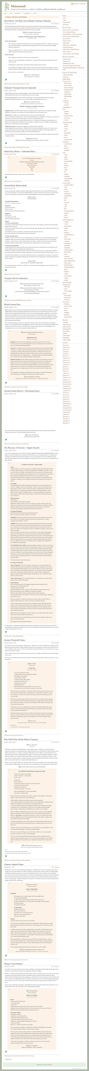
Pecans (65, 137)
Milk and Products (67, 284)
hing (18, 942)
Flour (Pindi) (65, 142)
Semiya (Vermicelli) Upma (14, 640)
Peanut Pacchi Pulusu (32, 165)
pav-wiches (31, 838)
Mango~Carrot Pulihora (13, 963)
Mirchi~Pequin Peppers (69, 267)
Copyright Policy (26, 13)
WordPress (50, 1064)
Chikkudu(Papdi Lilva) (21, 83)
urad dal (19, 785)
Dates (65, 131)
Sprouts (64, 293)
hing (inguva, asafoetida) (25, 788)
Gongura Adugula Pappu (13, 864)
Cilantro (66, 189)
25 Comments (56, 393)
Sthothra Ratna (66, 337)
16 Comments (56, 154)
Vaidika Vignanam (67, 339)
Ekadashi (35, 657)
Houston (66, 308)
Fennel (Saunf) (67, 193)
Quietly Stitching (66, 335)
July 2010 (65, 392)
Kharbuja (66, 165)
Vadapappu (22, 514)
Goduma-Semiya (19, 735)
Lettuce (65, 204)
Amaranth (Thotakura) (69, 185)
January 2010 (66, 405)
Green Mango (31, 1055)
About (11, 13)
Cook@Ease (65, 322)
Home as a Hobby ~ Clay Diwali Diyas (71, 53)
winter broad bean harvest (27, 26)
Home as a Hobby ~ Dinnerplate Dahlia (71, 36)
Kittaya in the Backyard (68, 47)
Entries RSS (75, 3)
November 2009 (66, 410)
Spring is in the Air (67, 51)
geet (64, 65)
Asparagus (66, 221)
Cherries (66, 159)
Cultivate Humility (67, 324)
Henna (65, 198)
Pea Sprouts (66, 299)
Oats (65, 98)
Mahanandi (18, 6)
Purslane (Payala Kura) (69, 211)
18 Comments (56, 90)
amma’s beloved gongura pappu (47, 870)
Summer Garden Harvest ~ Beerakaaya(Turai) (22, 390)
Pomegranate (67, 176)
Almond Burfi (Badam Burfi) (15, 185)
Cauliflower (66, 232)
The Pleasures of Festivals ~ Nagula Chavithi (21, 447)
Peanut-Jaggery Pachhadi (31, 163)
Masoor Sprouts (67, 295)
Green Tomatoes (67, 252)
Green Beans (67, 241)
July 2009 (65, 414)
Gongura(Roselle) (19, 959)
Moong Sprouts (67, 297)
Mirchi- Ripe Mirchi (26, 860)
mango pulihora (20, 985)
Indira (7, 23)
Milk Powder (67, 286)
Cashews (66, 126)
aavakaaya (46, 657)
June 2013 (65, 353)
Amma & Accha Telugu (11, 83)
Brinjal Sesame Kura (12, 304)
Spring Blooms (66, 43)
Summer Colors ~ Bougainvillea (69, 45)
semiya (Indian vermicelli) (23, 672)
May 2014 (65, 349)
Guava (65, 163)
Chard (65, 187)
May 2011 (65, 371)
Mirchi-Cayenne (67, 262)
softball (34, 243)
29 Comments (56, 281)
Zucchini (66, 280)
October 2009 (66, 412)
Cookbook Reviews (67, 107)
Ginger (65, 237)
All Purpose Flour (68, 144)
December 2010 (66, 382)
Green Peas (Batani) (68, 250)
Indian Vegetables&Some (68, 219)
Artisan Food (65, 77)
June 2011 (65, 369)
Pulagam (32, 160)
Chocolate (66, 102)
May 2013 (65, 356)
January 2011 (66, 379)
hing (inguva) (23, 916)
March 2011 (65, 375)
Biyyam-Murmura (68, 85)
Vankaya (28, 83)
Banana (65, 156)
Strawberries (67, 180)
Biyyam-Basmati (67, 83)
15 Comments (56, 867)
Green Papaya (67, 247)
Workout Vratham (68, 317)
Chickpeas (66, 113)
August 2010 (65, 390)
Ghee (32, 168)
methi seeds (20, 782)
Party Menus (18, 181)
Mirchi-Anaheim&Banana (69, 260)
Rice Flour (66, 148)
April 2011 (65, 373)
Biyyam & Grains (66, 81)
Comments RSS (82, 3)
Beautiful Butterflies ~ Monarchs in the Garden (72, 34)
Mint (65, 208)
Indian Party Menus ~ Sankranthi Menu (19, 151)
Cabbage (66, 228)
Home (5, 13)
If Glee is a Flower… (67, 40)
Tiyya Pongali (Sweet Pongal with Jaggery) (32, 158)
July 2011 (65, 366)
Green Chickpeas (67, 243)
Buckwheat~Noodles (68, 89)
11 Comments (56, 307)
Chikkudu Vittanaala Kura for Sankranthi (20, 87)
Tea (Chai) (66, 105)
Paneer (65, 288)
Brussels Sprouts (67, 226)
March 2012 (65, 360)
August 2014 (65, 347)
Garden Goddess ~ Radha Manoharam (71, 49)
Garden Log (18, 443)
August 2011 (65, 364)
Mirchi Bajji (32, 167)
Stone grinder (17, 793)
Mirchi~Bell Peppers (68, 265)
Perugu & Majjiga (68, 291)
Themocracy (83, 1068)
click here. (25, 521)
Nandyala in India (34, 458)
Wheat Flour (66, 150)
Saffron (65, 215)
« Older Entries (8, 1059)
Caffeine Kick (66, 100)
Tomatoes (66, 273)
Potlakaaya (66, 271)
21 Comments (56, 23)
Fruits (64, 152)
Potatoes (66, 269)
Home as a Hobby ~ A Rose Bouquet (70, 30)
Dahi (32, 170)
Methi (65, 206)
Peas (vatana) (67, 118)
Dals (64, 109)
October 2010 (66, 386)
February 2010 (66, 403)
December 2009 (66, 408)
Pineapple (66, 174)
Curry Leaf (66, 191)
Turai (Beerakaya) (25, 443)
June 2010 (65, 395)
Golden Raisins (67, 133)
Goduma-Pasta (67, 92)
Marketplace (66, 312)
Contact (34, 13)
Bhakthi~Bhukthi (19, 300)
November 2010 (66, 384)
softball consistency (44, 239)
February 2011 (66, 377)
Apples (65, 154)
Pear (65, 172)
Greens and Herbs (66, 183)
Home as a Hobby (27, 300)
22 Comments (56, 188)
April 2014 (65, 351)
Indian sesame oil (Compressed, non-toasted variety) (29, 783)
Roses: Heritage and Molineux (69, 32)
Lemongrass (66, 202)
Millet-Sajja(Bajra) (68, 96)
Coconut (66, 128)
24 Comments (56, 742)
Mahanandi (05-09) (67, 329)
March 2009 (65, 423)
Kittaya (65, 310)
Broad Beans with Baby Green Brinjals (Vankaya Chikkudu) (27, 20)
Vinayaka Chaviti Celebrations (16, 278)
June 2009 (65, 416)
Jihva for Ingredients (67, 282)
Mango (65, 167)
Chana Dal (66, 111)
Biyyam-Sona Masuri (20, 1055)
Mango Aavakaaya (28, 722)
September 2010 (66, 388)
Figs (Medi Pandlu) (68, 161)
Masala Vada (35, 951)
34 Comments (56, 450)
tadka (19, 780)
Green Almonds (67, 239)
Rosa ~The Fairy (66, 38)
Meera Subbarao (66, 331)
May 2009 (65, 418)
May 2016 (65, 345)
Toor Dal (26, 959)
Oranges (66, 169)
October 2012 (66, 358)
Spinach (66, 217)
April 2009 (65, 420)
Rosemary (66, 213)
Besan (65, 146)
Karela (65, 254)
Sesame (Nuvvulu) (20, 387)
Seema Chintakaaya (68, 178)
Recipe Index (17, 13)
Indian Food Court (67, 326)
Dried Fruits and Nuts (67, 122)
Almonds (8, 274)
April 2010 (65, 399)
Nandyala (65, 333)
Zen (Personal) (66, 302)
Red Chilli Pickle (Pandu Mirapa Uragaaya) (21, 739)
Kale (65, 200)
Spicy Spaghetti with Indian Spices (73, 65)
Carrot (26, 1055)
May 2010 (65, 397)
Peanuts (27, 147)
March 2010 (65, 401)
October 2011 (66, 362)
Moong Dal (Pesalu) (68, 115)
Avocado (66, 224)
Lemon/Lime (18, 860)
